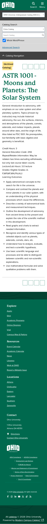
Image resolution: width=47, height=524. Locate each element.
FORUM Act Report (24, 464)
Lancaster (11, 396)
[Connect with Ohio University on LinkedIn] (15, 496)
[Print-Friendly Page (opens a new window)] (36, 66)
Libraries (10, 360)
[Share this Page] (30, 66)
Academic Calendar (15, 351)
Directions (15, 434)
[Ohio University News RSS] (30, 496)
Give (9, 315)
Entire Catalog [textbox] (9, 29)
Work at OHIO (13, 365)
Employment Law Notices (24, 461)
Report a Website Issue (17, 370)
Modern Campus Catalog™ (28, 520)
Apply (9, 311)
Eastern (10, 391)
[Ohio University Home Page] (13, 448)
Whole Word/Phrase (15, 40)
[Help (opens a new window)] (42, 66)
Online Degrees (14, 325)
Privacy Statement (17, 476)
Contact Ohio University (17, 437)
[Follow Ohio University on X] (22, 496)
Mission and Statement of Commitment (24, 468)
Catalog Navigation (15, 55)
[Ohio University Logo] (8, 8)
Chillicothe (11, 386)
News (9, 355)
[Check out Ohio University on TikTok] (26, 496)
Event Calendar (13, 346)
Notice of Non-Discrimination (24, 472)
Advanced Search (11, 47)
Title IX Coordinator (24, 479)
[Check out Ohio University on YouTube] (19, 496)
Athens (10, 382)
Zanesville (11, 405)
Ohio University (18, 492)
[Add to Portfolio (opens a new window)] (25, 66)
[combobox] (23, 14)
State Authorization (31, 476)
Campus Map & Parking (17, 334)
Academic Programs (15, 320)
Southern (11, 400)
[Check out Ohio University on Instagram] (11, 496)
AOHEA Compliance (30, 457)
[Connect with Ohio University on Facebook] (7, 496)
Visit (9, 329)
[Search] (43, 35)
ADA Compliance (15, 457)
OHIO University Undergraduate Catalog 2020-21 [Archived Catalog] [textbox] (23, 15)
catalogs (13, 516)
